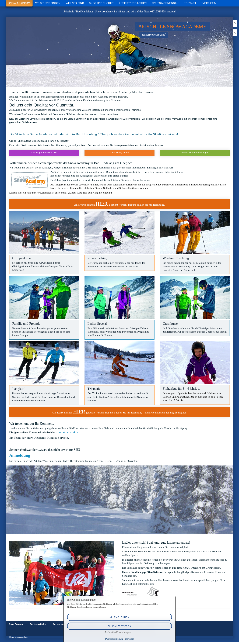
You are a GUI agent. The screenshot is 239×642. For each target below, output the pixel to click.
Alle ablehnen (119, 617)
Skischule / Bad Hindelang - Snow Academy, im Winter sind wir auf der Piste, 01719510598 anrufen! (119, 11)
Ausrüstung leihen (133, 3)
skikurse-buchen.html (119, 204)
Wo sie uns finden (47, 3)
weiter (235, 23)
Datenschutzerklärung (114, 639)
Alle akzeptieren (119, 626)
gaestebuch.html (44, 153)
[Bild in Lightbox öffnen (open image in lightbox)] (44, 232)
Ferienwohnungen (165, 3)
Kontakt (190, 3)
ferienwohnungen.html (195, 153)
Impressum (209, 3)
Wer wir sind (75, 3)
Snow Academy (19, 3)
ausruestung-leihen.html (119, 153)
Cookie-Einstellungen (119, 632)
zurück (235, 32)
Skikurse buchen (101, 3)
